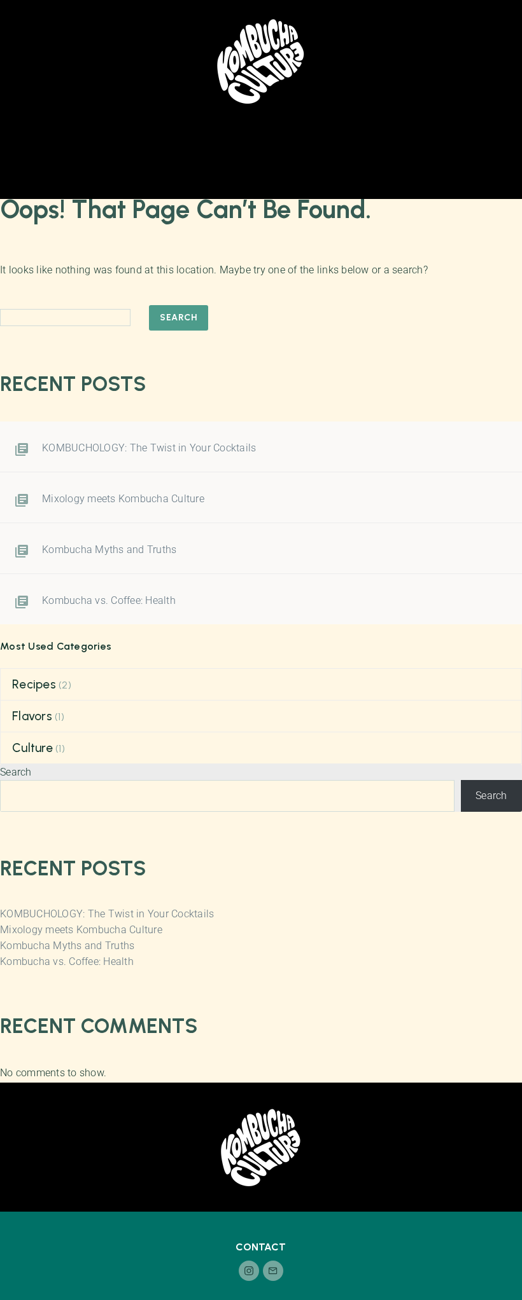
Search (178, 317)
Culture (32, 748)
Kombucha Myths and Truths (109, 550)
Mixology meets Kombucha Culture (123, 499)
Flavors (32, 716)
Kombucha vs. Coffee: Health (109, 600)
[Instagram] (249, 1271)
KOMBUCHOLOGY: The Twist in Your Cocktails (149, 448)
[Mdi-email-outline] (273, 1271)
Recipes (34, 684)
